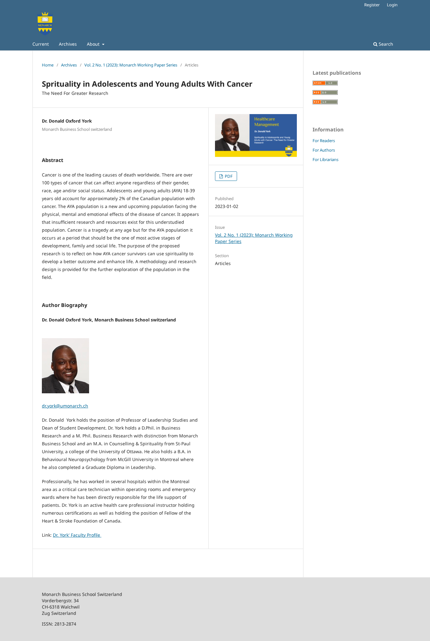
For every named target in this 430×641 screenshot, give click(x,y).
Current (40, 44)
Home (48, 65)
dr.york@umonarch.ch (65, 406)
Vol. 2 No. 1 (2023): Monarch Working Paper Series (130, 65)
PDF (228, 176)
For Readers (324, 140)
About (94, 44)
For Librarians (325, 159)
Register (372, 5)
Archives (68, 44)
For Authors (324, 150)
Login (392, 5)
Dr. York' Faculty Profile (77, 535)
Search (385, 44)
